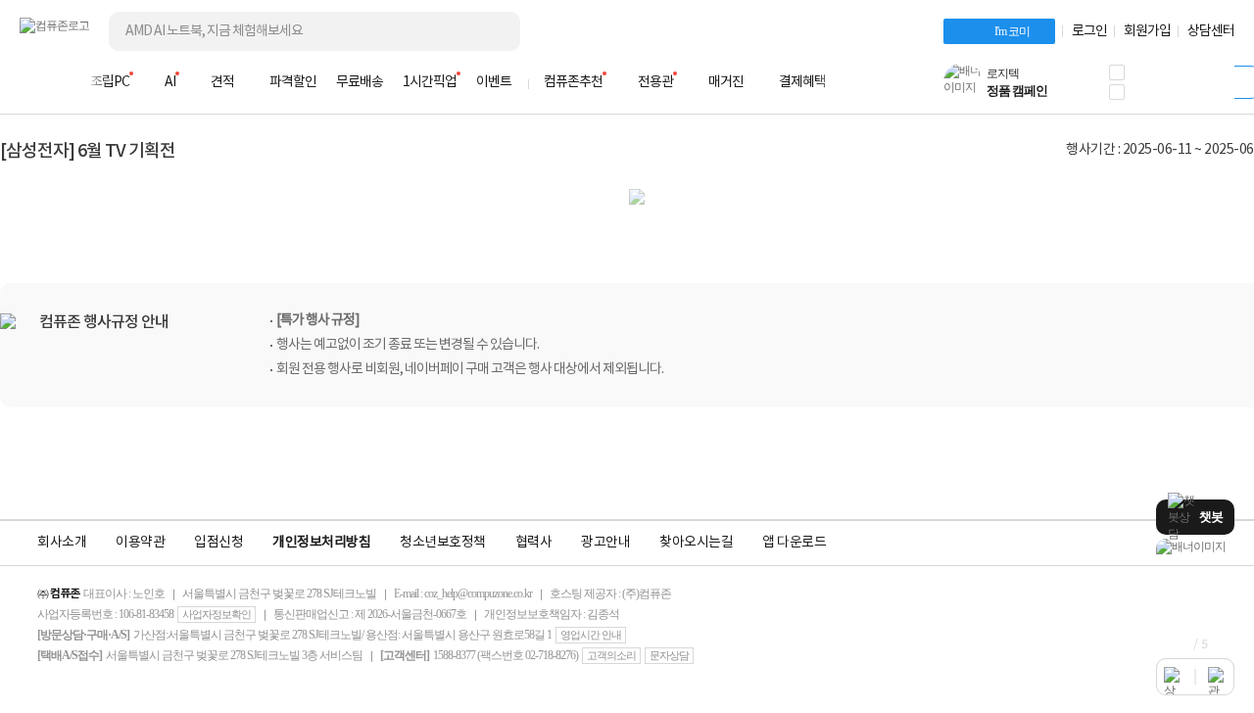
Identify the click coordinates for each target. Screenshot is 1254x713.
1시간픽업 (430, 82)
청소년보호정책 (443, 542)
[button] (1117, 72)
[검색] (490, 31)
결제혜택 (802, 82)
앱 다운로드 (794, 542)
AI (170, 82)
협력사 (534, 542)
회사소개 (61, 542)
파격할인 (292, 82)
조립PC (109, 82)
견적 (222, 82)
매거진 (726, 82)
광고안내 (605, 542)
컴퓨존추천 (573, 82)
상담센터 (1210, 31)
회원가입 (1147, 31)
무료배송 (359, 82)
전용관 (655, 82)
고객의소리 (611, 655)
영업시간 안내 (590, 635)
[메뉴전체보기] (31, 82)
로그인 (1089, 31)
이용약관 (140, 542)
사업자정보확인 (216, 614)
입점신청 (218, 542)
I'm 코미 (1012, 31)
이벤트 (493, 82)
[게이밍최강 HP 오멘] (1195, 547)
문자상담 (669, 655)
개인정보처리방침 (321, 542)
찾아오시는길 (696, 542)
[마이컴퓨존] (1214, 88)
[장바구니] (1160, 88)
